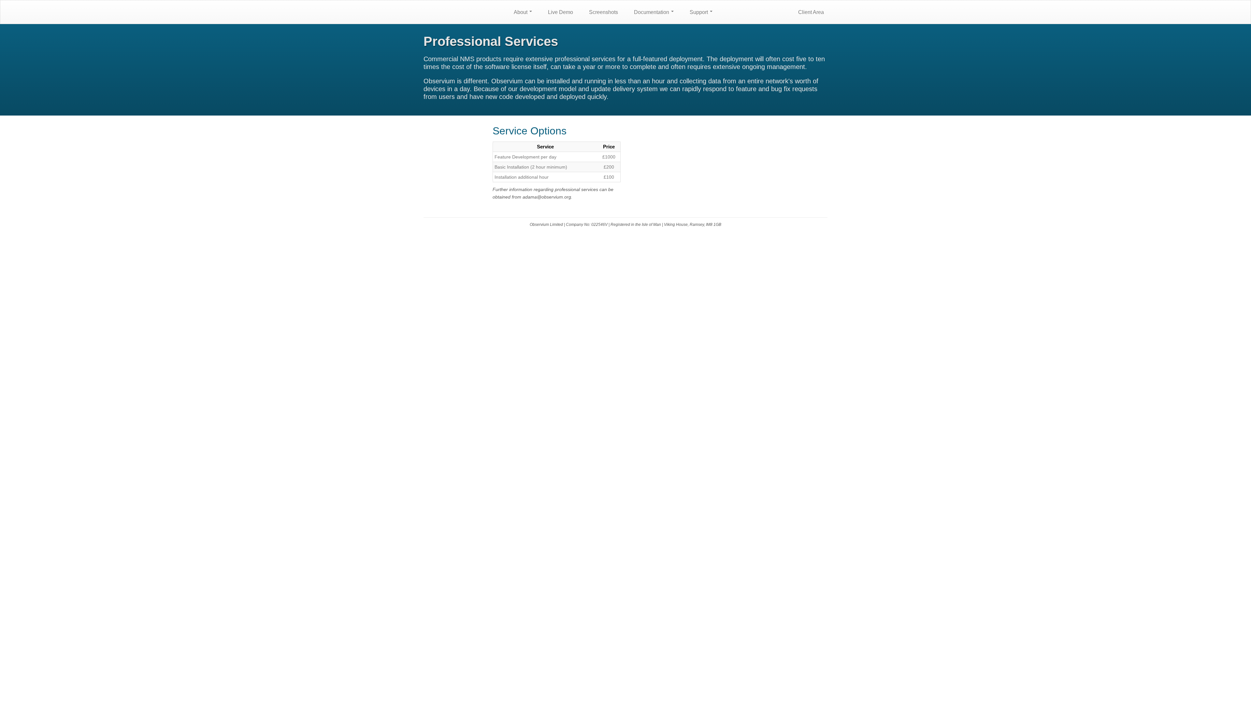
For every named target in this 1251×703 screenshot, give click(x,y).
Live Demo (560, 12)
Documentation (651, 12)
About (521, 12)
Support (698, 12)
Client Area (810, 12)
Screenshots (603, 12)
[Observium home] (463, 11)
